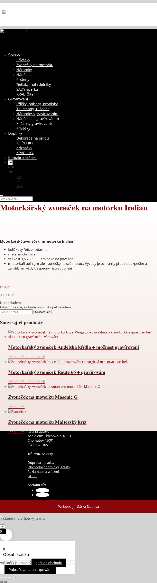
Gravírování (18, 99)
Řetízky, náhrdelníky (33, 84)
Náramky (24, 69)
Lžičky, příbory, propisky (37, 103)
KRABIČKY (25, 94)
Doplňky (15, 133)
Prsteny (22, 79)
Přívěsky (23, 59)
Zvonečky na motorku (34, 64)
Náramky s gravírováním (37, 113)
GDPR (32, 476)
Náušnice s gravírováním (37, 118)
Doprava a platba (41, 462)
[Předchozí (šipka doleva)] (1, 582)
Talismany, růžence (32, 108)
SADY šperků (27, 89)
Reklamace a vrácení (43, 471)
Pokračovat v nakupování (30, 569)
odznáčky (24, 147)
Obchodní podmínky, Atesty (49, 467)
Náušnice (24, 74)
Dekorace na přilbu (32, 138)
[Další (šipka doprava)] (5, 582)
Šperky (14, 55)
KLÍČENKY (24, 143)
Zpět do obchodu (49, 563)
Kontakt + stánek (22, 157)
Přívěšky (23, 128)
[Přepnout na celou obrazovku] (5, 577)
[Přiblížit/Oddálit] (1, 577)
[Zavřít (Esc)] (14, 577)
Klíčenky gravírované (34, 123)
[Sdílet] (9, 577)
